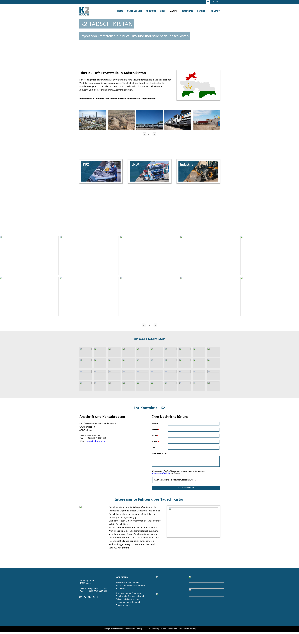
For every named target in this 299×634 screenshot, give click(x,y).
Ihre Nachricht (159, 453)
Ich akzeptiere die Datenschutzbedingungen (176, 480)
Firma (155, 424)
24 (151, 325)
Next (154, 134)
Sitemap (163, 629)
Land (155, 436)
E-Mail (155, 442)
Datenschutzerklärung (187, 629)
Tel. (153, 448)
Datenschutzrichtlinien (161, 473)
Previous (144, 134)
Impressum (172, 629)
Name (155, 430)
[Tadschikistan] (91, 507)
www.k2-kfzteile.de (96, 441)
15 (149, 325)
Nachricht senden (186, 487)
